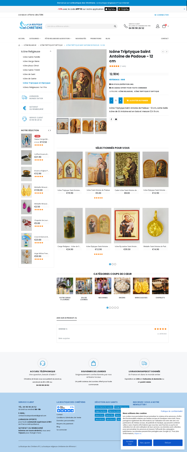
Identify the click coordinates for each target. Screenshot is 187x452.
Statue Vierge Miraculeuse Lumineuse (41, 139)
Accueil (21, 38)
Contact (165, 38)
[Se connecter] (157, 26)
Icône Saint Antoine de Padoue (98, 190)
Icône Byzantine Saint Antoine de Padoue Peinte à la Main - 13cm (127, 246)
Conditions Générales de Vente (69, 417)
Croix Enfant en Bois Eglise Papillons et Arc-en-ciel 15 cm (41, 237)
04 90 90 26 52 (136, 28)
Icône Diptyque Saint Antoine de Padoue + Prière (155, 190)
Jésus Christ (100, 415)
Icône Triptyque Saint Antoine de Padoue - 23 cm (70, 190)
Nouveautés (81, 38)
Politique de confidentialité (172, 411)
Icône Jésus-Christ (31, 65)
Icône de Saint (29, 74)
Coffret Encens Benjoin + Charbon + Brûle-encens (41, 154)
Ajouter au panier (139, 100)
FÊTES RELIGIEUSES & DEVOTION (57, 38)
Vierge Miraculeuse (121, 407)
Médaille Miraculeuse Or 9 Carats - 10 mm (41, 187)
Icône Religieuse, (126, 91)
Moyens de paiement (65, 423)
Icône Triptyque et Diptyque (51, 45)
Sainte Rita (109, 415)
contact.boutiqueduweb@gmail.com (32, 415)
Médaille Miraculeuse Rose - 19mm (41, 204)
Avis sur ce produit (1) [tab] (67, 318)
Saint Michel (100, 419)
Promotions (95, 38)
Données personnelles (66, 420)
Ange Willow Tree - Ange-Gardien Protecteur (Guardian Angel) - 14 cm (41, 253)
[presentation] (48, 130)
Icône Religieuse (30, 45)
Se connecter (62, 430)
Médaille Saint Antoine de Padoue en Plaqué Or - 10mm (155, 246)
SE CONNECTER (161, 15)
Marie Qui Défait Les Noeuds (119, 411)
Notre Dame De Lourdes (104, 407)
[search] (115, 26)
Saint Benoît (111, 419)
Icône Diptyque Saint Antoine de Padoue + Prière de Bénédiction (98, 246)
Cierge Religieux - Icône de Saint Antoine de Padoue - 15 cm (70, 246)
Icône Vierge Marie (31, 61)
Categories (34, 38)
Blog (108, 38)
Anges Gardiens (101, 411)
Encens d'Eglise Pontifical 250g (41, 171)
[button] (165, 26)
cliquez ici (137, 433)
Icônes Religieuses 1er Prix (35, 87)
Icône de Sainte (29, 78)
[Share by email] (116, 119)
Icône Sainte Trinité (31, 70)
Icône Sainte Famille (31, 57)
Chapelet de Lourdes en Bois (41, 220)
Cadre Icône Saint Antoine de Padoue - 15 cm (127, 190)
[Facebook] (111, 119)
